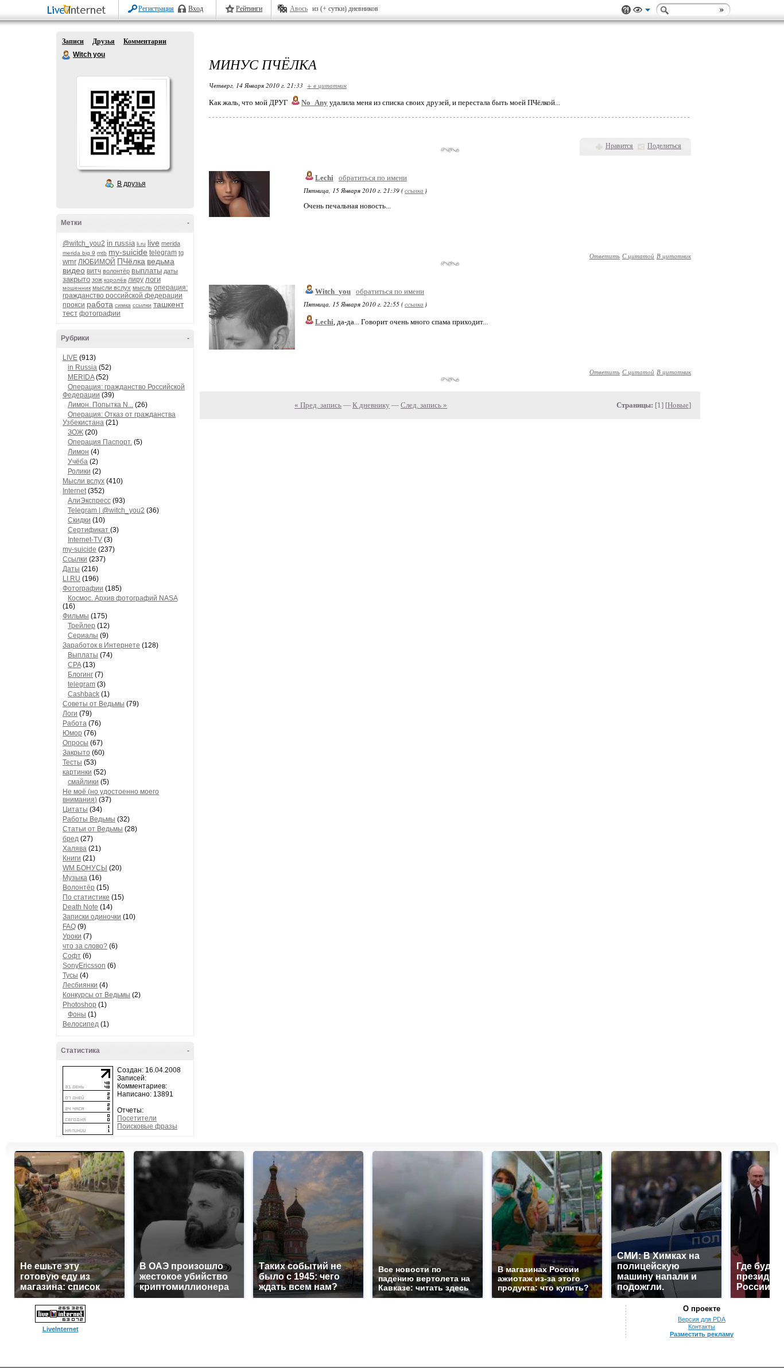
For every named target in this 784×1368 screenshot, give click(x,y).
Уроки (72, 936)
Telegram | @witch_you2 (106, 510)
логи (153, 279)
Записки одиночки (92, 917)
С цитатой (638, 255)
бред (71, 839)
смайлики (83, 782)
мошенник (77, 288)
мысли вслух (111, 287)
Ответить (604, 255)
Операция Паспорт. (100, 442)
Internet (74, 491)
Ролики (79, 471)
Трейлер (81, 626)
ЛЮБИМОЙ (96, 262)
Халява (75, 848)
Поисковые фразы (147, 1126)
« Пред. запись (317, 405)
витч (94, 271)
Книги (72, 858)
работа (100, 304)
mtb (102, 253)
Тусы (70, 975)
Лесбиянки (80, 985)
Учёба (78, 462)
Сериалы (83, 635)
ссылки (142, 305)
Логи (70, 714)
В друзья (131, 184)
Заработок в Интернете (101, 645)
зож (97, 279)
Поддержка (626, 10)
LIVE (70, 358)
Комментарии (144, 41)
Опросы (75, 743)
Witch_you (333, 291)
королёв (115, 280)
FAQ (69, 927)
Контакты (701, 1326)
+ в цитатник (327, 85)
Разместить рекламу (701, 1334)
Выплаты (83, 655)
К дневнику (371, 405)
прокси (74, 305)
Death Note (80, 907)
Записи (73, 41)
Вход (195, 9)
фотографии (100, 313)
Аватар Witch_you (123, 123)
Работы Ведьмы (89, 819)
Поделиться (664, 146)
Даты (71, 569)
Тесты (72, 762)
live (154, 242)
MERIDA (81, 377)
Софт (72, 956)
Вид (641, 11)
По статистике (86, 897)
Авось (299, 9)
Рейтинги (249, 9)
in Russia (82, 367)
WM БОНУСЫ (85, 868)
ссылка (414, 190)
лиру (135, 280)
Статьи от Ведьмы (93, 829)
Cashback (83, 694)
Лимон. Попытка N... (100, 405)
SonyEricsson (84, 966)
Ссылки (75, 559)
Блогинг (80, 675)
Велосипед (81, 1024)
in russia (121, 243)
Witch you (66, 55)
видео (74, 270)
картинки (77, 772)
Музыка (75, 878)
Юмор (72, 733)
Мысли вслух (83, 481)
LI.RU (71, 579)
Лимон (78, 452)
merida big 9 (79, 253)
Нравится (619, 146)
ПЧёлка (131, 261)
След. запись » (424, 405)
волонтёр (116, 271)
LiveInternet (79, 11)
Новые (678, 405)
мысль (142, 287)
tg (181, 252)
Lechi (324, 177)
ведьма (160, 261)
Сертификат (89, 530)
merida (170, 243)
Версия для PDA (701, 1319)
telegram (163, 253)
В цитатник (674, 255)
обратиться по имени (373, 177)
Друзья (103, 41)
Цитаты (75, 809)
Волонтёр (79, 887)
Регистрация (156, 9)
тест (70, 313)
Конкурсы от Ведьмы (96, 995)
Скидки (79, 520)
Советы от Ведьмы (94, 704)
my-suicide (128, 252)
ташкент (168, 304)
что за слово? (85, 946)
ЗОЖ (75, 432)
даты (171, 271)
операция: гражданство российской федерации (125, 292)
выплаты (146, 270)
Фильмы (76, 616)
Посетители (137, 1118)
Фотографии (83, 588)
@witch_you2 (84, 243)
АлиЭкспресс (89, 501)
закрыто (76, 279)
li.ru (141, 244)
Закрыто (76, 753)
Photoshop (79, 1005)
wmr (69, 261)
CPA (74, 665)
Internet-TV (85, 540)
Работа (75, 723)
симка (123, 305)
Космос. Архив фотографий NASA (122, 598)
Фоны (77, 1014)
